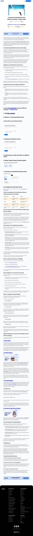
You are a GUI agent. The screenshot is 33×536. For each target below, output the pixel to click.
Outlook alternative (11, 511)
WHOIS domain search (13, 262)
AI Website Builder (22, 508)
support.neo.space (24, 391)
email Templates (11, 521)
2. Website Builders (8, 352)
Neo (16, 449)
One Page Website (22, 510)
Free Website (12, 108)
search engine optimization (12, 79)
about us (21, 521)
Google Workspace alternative (12, 508)
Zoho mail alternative (11, 512)
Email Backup (10, 494)
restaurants (21, 503)
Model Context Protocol (11, 497)
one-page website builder (22, 363)
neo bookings (10, 518)
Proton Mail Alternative (11, 509)
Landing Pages (22, 497)
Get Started (26, 33)
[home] (2, 1)
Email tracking (10, 491)
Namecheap (14, 383)
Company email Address (12, 503)
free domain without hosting (21, 41)
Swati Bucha (22, 21)
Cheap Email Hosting (11, 505)
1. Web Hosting (7, 340)
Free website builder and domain (24, 511)
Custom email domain (11, 500)
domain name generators (13, 266)
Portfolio (21, 494)
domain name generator (12, 384)
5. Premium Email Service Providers (11, 408)
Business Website (22, 513)
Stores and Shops (22, 506)
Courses (21, 505)
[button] (31, 0)
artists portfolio (22, 500)
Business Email (10, 506)
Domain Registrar (8, 380)
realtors (21, 491)
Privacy (21, 518)
